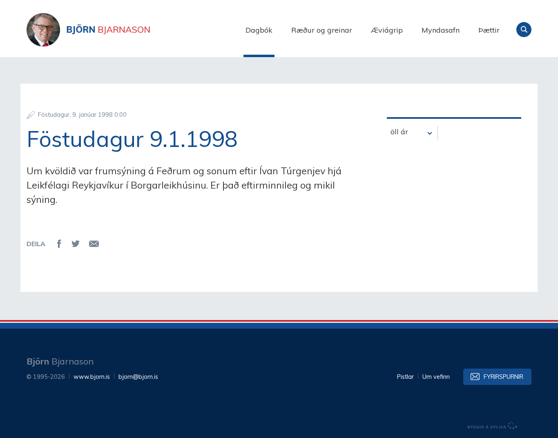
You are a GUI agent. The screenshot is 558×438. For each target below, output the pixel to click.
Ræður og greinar (321, 30)
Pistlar (405, 376)
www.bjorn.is (92, 376)
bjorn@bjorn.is (138, 376)
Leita (523, 29)
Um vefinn (436, 376)
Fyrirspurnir (503, 376)
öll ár (399, 131)
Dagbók (259, 30)
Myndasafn (441, 30)
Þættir (489, 30)
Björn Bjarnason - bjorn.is (108, 30)
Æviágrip (387, 30)
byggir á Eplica (492, 426)
